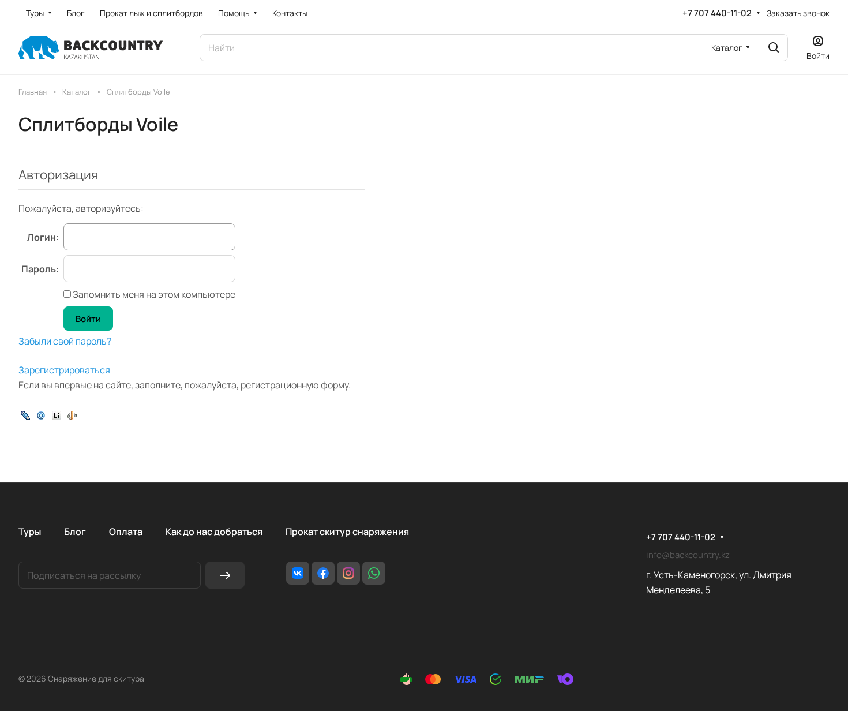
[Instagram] (348, 573)
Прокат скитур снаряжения (347, 531)
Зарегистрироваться (64, 370)
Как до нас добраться (214, 531)
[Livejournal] (25, 414)
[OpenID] (72, 414)
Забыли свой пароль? (64, 341)
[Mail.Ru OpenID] (41, 414)
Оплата (125, 531)
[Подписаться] (225, 575)
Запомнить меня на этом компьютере (153, 294)
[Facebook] (323, 573)
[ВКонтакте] (297, 573)
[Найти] (773, 47)
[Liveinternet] (56, 414)
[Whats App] (373, 573)
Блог (75, 531)
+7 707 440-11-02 (717, 13)
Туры (29, 531)
